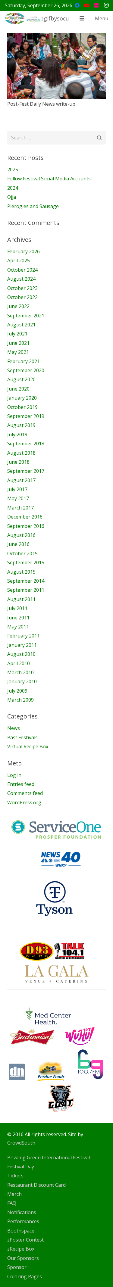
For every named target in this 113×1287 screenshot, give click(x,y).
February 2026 (23, 251)
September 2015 (25, 562)
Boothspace (20, 1230)
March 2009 (20, 699)
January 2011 (22, 645)
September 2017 (25, 471)
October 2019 (22, 407)
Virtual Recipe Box (27, 746)
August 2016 (21, 535)
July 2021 (17, 333)
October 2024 (22, 269)
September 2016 (25, 526)
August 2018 (21, 453)
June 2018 (18, 462)
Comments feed (25, 793)
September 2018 (25, 443)
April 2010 (18, 663)
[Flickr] (96, 5)
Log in (14, 775)
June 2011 (18, 617)
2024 (12, 188)
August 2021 (21, 324)
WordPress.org (24, 802)
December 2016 (24, 516)
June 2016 (18, 544)
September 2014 (25, 581)
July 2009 (17, 690)
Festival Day (20, 1166)
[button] (82, 18)
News (13, 728)
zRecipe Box (20, 1248)
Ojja (11, 197)
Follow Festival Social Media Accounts (49, 178)
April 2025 (18, 260)
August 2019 (21, 425)
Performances (23, 1221)
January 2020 (22, 397)
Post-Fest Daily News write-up (41, 104)
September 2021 (25, 315)
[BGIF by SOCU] (23, 18)
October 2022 (22, 297)
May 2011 (18, 626)
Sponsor (17, 1267)
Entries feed (20, 784)
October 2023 (22, 288)
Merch (14, 1194)
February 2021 (23, 361)
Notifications (21, 1212)
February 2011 (23, 635)
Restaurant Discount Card (36, 1185)
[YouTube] (87, 5)
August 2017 (21, 480)
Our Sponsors (23, 1258)
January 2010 (22, 681)
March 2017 (20, 507)
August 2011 (21, 599)
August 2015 (21, 572)
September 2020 (25, 370)
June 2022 (18, 306)
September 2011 (25, 590)
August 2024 (21, 279)
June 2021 (18, 343)
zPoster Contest (25, 1239)
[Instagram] (106, 5)
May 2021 (18, 352)
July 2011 (17, 608)
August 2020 (21, 379)
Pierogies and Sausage (33, 206)
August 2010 (21, 654)
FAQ (11, 1203)
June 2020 (18, 388)
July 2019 (17, 434)
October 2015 (22, 553)
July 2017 (17, 489)
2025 (12, 169)
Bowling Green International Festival (48, 1157)
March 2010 (20, 672)
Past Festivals (22, 737)
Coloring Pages (24, 1276)
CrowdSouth (21, 1142)
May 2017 (18, 498)
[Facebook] (77, 5)
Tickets (15, 1175)
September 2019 (25, 416)
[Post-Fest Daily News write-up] (56, 66)
